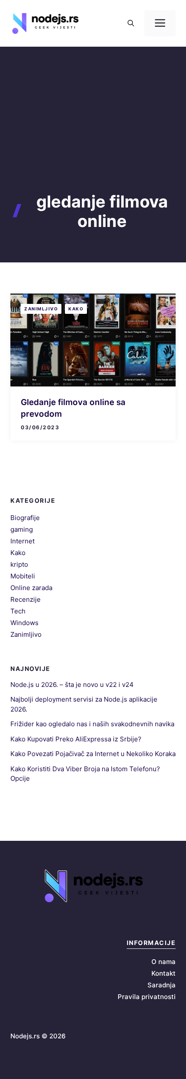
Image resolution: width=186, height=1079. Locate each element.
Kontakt (163, 973)
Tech (18, 611)
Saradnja (162, 985)
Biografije (25, 518)
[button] (130, 23)
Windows (24, 623)
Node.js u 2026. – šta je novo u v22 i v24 (72, 684)
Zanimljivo (41, 308)
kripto (19, 564)
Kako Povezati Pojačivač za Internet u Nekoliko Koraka (93, 754)
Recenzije (25, 599)
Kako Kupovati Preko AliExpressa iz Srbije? (75, 739)
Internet (22, 541)
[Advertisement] (93, 135)
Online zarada (31, 588)
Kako (75, 308)
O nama (163, 962)
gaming (21, 529)
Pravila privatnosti (147, 997)
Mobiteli (22, 576)
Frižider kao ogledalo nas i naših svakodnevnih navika (92, 724)
